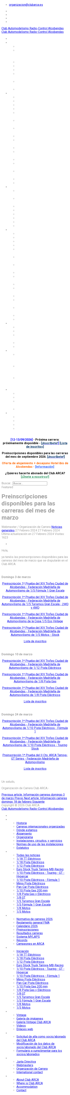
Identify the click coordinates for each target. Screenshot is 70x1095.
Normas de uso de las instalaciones (33, 83)
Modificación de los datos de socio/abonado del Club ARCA (35, 370)
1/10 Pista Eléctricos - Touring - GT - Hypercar (34, 122)
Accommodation (28, 424)
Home (13, 38)
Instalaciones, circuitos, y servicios (32, 75)
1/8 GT (21, 159)
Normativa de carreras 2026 (33, 192)
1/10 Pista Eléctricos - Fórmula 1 (33, 130)
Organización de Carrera (28, 403)
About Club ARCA (29, 416)
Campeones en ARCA (32, 225)
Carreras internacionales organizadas (28, 54)
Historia (22, 46)
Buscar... (6, 483)
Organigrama (26, 69)
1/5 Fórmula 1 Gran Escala (31, 173)
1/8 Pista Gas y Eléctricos (28, 153)
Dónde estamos (28, 62)
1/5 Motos (24, 182)
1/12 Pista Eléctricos (32, 108)
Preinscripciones (29, 210)
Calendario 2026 (28, 206)
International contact (32, 409)
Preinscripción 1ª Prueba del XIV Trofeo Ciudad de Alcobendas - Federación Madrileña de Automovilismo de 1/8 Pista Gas (35, 678)
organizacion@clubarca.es (26, 4)
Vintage (22, 327)
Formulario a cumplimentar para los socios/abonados (33, 381)
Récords (22, 221)
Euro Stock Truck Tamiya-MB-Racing (30, 114)
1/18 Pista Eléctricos (32, 104)
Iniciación (23, 233)
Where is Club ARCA (31, 420)
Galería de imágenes (32, 331)
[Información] (44, 466)
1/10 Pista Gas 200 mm (34, 147)
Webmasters (26, 397)
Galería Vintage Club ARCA (32, 337)
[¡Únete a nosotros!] (35, 477)
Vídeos (21, 342)
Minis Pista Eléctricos (33, 136)
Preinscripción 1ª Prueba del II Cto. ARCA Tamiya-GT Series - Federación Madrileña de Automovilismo (35, 758)
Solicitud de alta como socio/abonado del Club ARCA (34, 358)
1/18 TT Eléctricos (30, 101)
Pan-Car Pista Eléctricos (27, 142)
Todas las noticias (30, 97)
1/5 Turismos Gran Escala (30, 165)
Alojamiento (25, 66)
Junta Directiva (28, 393)
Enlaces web (25, 346)
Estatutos (24, 89)
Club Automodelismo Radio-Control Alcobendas (32, 28)
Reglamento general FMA (31, 200)
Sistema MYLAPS (29, 218)
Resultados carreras (32, 214)
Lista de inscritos (35, 641)
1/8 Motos (24, 179)
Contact (22, 428)
